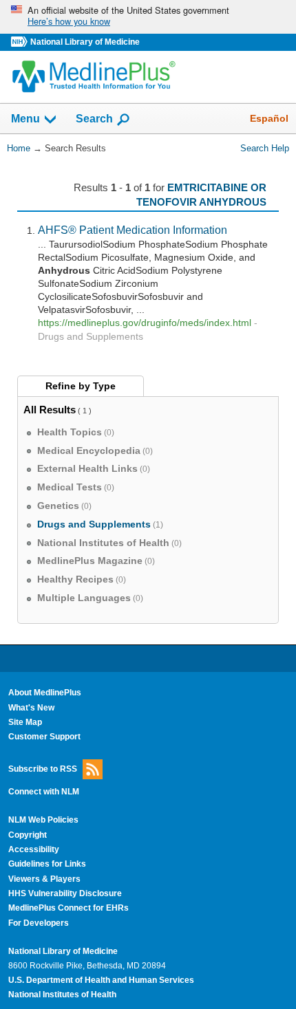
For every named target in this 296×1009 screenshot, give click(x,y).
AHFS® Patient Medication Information (132, 230)
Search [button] (94, 118)
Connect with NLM (43, 791)
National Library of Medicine (85, 42)
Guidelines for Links (47, 864)
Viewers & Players (44, 879)
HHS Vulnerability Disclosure (65, 893)
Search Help (264, 148)
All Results (49, 409)
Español (269, 118)
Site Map (25, 722)
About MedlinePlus (44, 692)
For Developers (38, 923)
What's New (31, 708)
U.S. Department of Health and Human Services (101, 980)
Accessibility (33, 849)
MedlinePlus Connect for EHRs (68, 908)
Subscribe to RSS (42, 768)
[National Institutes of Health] (20, 42)
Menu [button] (25, 119)
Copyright (27, 835)
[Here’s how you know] (148, 17)
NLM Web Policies (43, 820)
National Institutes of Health (62, 994)
